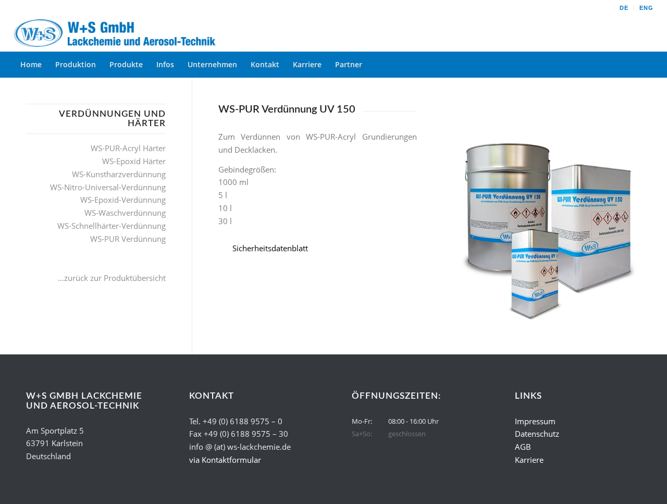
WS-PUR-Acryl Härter (128, 148)
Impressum (535, 421)
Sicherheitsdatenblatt (270, 248)
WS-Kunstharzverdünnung (119, 174)
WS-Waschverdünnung (125, 212)
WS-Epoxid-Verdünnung (123, 199)
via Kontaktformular (225, 459)
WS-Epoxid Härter (134, 161)
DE (624, 8)
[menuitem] (624, 7)
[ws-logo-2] (117, 33)
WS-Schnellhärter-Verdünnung (111, 225)
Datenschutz (537, 433)
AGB (523, 446)
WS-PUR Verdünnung (128, 238)
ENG (646, 8)
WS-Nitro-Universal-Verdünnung (108, 187)
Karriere (529, 459)
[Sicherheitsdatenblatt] (225, 248)
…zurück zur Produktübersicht (112, 278)
